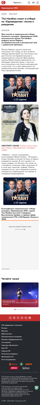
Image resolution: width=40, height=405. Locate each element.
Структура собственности (9, 345)
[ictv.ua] (13, 364)
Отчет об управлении (8, 359)
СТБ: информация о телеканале (11, 325)
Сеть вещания (6, 342)
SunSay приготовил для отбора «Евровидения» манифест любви (19, 148)
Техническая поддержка (9, 354)
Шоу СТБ (4, 348)
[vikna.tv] (14, 368)
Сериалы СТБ (5, 351)
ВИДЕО (4, 14)
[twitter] (10, 317)
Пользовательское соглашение (11, 336)
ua (33, 3)
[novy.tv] (21, 364)
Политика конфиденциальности (11, 339)
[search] (29, 3)
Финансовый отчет (7, 357)
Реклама (4, 328)
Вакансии (4, 331)
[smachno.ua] (26, 368)
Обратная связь (6, 334)
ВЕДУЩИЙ (13, 14)
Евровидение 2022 (9, 8)
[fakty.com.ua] (28, 364)
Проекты (17, 3)
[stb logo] (3, 2)
